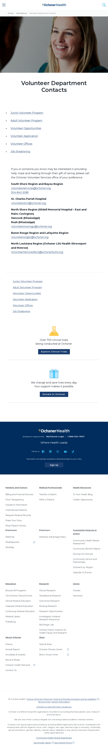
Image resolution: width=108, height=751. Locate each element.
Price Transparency (14, 499)
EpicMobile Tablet (42, 743)
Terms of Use (44, 702)
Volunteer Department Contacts (43, 13)
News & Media (12, 660)
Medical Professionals (50, 487)
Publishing (10, 621)
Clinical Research (47, 590)
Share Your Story (13, 520)
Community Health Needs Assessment (86, 542)
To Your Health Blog (83, 494)
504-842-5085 (20, 192)
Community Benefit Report (86, 548)
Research (44, 584)
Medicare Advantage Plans (52, 537)
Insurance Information (16, 505)
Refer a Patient (46, 499)
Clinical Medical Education (18, 601)
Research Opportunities (51, 611)
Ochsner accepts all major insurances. (54, 707)
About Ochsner (13, 637)
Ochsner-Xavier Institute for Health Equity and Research (53, 631)
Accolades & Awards (15, 654)
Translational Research (50, 595)
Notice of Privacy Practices (39, 699)
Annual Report (12, 649)
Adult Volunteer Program (26, 120)
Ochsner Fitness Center (50, 649)
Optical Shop (45, 644)
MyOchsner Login (55, 436)
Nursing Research (48, 606)
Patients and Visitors (16, 487)
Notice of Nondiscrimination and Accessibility (75, 699)
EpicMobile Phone (63, 743)
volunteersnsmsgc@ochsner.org (31, 226)
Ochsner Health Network (17, 665)
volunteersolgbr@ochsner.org (30, 237)
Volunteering (21, 13)
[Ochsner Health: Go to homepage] (54, 4)
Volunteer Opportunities (26, 128)
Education (10, 584)
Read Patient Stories (15, 525)
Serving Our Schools (83, 554)
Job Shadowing (20, 151)
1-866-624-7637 (76, 436)
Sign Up (56, 464)
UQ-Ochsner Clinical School (18, 595)
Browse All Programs (15, 590)
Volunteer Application (24, 136)
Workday (9, 547)
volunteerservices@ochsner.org (31, 188)
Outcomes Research (49, 601)
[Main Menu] (3, 4)
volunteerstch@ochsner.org (28, 203)
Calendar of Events (82, 572)
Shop (42, 637)
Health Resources (82, 487)
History (9, 644)
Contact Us (10, 670)
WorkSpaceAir (12, 542)
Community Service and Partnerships (85, 560)
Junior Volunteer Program (27, 112)
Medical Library (12, 616)
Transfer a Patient (48, 494)
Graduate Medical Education (19, 606)
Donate (76, 590)
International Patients (16, 510)
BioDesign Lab (46, 624)
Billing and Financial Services (19, 494)
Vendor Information (61, 702)
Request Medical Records (18, 515)
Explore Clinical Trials (54, 351)
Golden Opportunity (83, 499)
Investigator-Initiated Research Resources (49, 618)
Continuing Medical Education (20, 611)
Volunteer (78, 595)
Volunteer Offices (21, 143)
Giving (10, 13)
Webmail (9, 537)
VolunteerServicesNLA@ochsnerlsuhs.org (37, 252)
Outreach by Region (83, 567)
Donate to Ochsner (54, 394)
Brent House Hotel (48, 654)
